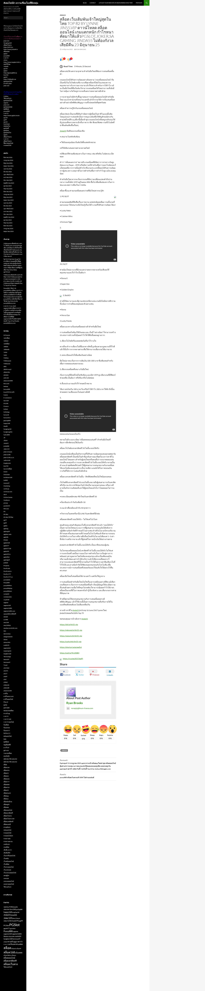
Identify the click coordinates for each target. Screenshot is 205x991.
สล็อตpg (6, 796)
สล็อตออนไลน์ (8, 810)
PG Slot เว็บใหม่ (8, 517)
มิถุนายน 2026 (8, 163)
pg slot (6, 68)
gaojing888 (7, 420)
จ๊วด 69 (6, 702)
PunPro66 (7, 568)
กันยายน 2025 (8, 189)
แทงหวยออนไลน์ (9, 884)
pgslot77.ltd (7, 548)
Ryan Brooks (81, 49)
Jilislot (5, 440)
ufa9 (5, 679)
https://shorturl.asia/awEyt (71, 647)
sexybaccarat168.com (10, 628)
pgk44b (6, 537)
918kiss (6, 96)
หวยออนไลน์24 (8, 836)
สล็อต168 (6, 767)
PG (4, 511)
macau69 (6, 483)
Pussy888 (7, 582)
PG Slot (6, 514)
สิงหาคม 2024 (8, 226)
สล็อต (5, 764)
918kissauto (7, 361)
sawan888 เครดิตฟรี (10, 614)
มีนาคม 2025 (8, 206)
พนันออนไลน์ (8, 736)
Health (6, 426)
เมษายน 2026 (8, 169)
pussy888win (8, 591)
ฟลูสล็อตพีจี (7, 745)
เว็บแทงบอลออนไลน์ (10, 873)
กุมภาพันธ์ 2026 (8, 174)
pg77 (5, 520)
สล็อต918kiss (7, 955)
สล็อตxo (6, 799)
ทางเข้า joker (8, 83)
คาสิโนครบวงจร (9, 696)
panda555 (7, 506)
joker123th (7, 455)
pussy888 (7, 56)
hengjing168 (7, 429)
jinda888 (6, 446)
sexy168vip (7, 625)
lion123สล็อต (8, 469)
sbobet (6, 617)
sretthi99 (6, 645)
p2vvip (6, 503)
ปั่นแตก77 (7, 730)
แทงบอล (6, 878)
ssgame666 (7, 648)
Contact (93, 3)
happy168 (7, 423)
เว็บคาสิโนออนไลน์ (9, 856)
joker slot (6, 86)
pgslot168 (7, 543)
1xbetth (6, 66)
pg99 (5, 120)
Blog (85, 3)
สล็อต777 (6, 782)
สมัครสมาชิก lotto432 (10, 759)
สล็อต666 (6, 779)
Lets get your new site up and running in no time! (116, 3)
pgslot (5, 54)
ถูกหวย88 (6, 708)
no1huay (6, 489)
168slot (6, 341)
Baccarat (6, 383)
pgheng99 (7, 531)
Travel (5, 665)
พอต (5, 739)
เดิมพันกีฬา (7, 853)
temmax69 (7, 662)
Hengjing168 (8, 43)
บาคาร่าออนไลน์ (9, 722)
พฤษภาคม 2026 (9, 166)
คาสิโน (6, 693)
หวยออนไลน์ (7, 145)
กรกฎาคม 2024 (8, 228)
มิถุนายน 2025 (8, 197)
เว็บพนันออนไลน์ (9, 861)
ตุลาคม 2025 (8, 186)
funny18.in (7, 418)
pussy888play (8, 588)
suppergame (7, 651)
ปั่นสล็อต (6, 725)
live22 (5, 472)
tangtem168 (7, 654)
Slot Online (7, 634)
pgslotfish (7, 557)
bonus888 (7, 389)
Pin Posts (139, 3)
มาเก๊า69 (6, 747)
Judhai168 (7, 460)
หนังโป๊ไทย (7, 64)
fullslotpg (6, 412)
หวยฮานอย (7, 838)
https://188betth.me (10, 79)
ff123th (6, 403)
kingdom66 (7, 463)
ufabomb (6, 685)
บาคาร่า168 (7, 719)
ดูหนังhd (6, 130)
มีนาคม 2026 (8, 172)
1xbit (5, 355)
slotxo (5, 60)
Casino (6, 395)
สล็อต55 (6, 773)
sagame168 (7, 605)
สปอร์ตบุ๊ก (7, 756)
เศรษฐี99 (6, 875)
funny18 (6, 415)
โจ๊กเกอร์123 (7, 98)
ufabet (6, 682)
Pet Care (6, 509)
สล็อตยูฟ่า (7, 804)
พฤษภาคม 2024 (9, 231)
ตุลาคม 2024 (8, 220)
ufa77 (5, 673)
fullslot (6, 409)
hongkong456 (8, 432)
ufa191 (6, 671)
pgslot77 (6, 546)
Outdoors (7, 500)
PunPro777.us (8, 577)
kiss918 (6, 75)
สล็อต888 (6, 51)
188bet (6, 346)
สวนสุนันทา (7, 827)
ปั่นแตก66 (7, 728)
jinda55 (76, 610)
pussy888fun (8, 585)
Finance (6, 406)
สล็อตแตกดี (7, 824)
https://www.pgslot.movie (11, 115)
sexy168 (6, 622)
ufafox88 (6, 688)
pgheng (6, 528)
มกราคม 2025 (8, 211)
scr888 (6, 619)
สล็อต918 (6, 787)
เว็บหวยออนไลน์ (9, 867)
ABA (5, 366)
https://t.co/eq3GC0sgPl (73, 658)
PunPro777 (7, 574)
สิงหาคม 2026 (8, 157)
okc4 (5, 494)
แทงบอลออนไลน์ (9, 881)
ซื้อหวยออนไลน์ (8, 143)
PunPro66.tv (8, 571)
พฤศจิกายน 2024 (9, 217)
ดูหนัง (5, 705)
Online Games (8, 497)
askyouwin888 (8, 381)
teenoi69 (6, 659)
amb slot (6, 378)
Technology (7, 656)
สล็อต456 (6, 770)
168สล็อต (6, 344)
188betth (6, 349)
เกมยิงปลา (7, 844)
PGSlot (6, 540)
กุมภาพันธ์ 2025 (8, 209)
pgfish (5, 526)
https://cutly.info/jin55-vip (70, 641)
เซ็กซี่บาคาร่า (8, 850)
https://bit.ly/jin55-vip (69, 624)
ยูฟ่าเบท (6, 750)
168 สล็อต (7, 338)
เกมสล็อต (6, 847)
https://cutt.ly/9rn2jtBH (69, 653)
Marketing (7, 486)
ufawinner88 (8, 691)
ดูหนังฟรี (6, 128)
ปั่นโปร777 (7, 733)
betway (6, 386)
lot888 (6, 480)
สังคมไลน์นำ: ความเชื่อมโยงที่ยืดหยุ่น (21, 3)
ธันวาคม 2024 (8, 214)
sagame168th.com (9, 611)
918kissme (7, 364)
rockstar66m (8, 597)
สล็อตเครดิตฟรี (8, 813)
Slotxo (5, 639)
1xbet (5, 352)
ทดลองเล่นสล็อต (9, 710)
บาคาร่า (6, 58)
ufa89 (5, 676)
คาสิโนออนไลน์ (8, 699)
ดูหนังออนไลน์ (8, 81)
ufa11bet (6, 668)
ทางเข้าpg (7, 713)
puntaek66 (7, 580)
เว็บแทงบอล (7, 870)
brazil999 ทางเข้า (9, 392)
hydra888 (7, 435)
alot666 (6, 375)
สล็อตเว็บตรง (8, 45)
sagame (6, 103)
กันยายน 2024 (8, 223)
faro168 (6, 400)
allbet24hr (7, 372)
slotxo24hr (7, 642)
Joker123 (6, 449)
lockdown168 (8, 477)
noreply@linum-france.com (82, 708)
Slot (5, 631)
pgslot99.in (7, 554)
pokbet (6, 563)
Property (6, 565)
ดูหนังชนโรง (7, 132)
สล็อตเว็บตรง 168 (9, 819)
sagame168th (8, 608)
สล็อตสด (6, 807)
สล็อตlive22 (7, 793)
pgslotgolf (7, 560)
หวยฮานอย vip (8, 841)
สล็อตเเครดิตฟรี (8, 821)
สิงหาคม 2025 (8, 191)
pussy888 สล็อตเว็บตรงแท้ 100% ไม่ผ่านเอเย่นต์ (77, 776)
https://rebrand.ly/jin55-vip (71, 630)
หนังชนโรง (7, 126)
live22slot (7, 124)
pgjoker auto (7, 534)
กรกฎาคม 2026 (8, 160)
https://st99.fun (8, 47)
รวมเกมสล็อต (8, 753)
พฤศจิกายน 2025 (9, 183)
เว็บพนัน (6, 858)
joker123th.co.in (9, 457)
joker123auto (8, 452)
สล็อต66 (6, 776)
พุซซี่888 (6, 109)
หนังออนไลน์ (7, 830)
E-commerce (8, 398)
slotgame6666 (8, 637)
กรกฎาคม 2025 (8, 194)
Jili (4, 437)
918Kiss (6, 358)
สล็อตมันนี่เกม (8, 801)
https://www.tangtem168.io (12, 62)
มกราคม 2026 (8, 177)
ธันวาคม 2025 (8, 180)
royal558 (6, 600)
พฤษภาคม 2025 (9, 200)
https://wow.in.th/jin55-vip (71, 636)
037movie (7, 335)
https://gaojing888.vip (10, 73)
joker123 (6, 41)
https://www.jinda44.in (11, 49)
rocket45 (6, 594)
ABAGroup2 (7, 369)
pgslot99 (6, 551)
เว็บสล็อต (6, 864)
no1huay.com (8, 491)
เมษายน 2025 (8, 203)
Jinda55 (63, 15)
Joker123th (8, 921)
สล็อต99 (6, 790)
